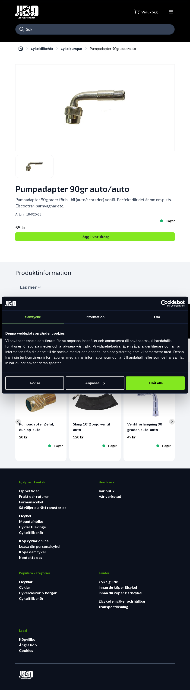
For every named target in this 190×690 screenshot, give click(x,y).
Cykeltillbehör (42, 48)
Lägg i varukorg (95, 236)
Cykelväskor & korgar (38, 593)
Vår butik (106, 491)
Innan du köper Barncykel (120, 593)
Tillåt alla (155, 383)
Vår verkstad (110, 496)
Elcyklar (26, 581)
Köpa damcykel (32, 552)
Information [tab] (95, 317)
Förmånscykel (31, 502)
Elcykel (25, 516)
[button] (21, 29)
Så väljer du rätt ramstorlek (42, 507)
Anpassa (92, 383)
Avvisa (34, 383)
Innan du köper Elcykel (118, 587)
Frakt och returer (34, 496)
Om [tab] (157, 317)
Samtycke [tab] (33, 317)
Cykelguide (108, 581)
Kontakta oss (30, 557)
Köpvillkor (28, 639)
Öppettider (29, 491)
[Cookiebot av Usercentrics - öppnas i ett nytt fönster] (164, 303)
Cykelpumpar (71, 48)
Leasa (24, 546)
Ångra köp (28, 645)
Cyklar (24, 587)
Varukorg (149, 12)
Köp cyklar (28, 541)
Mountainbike (31, 521)
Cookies (26, 650)
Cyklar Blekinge (32, 527)
